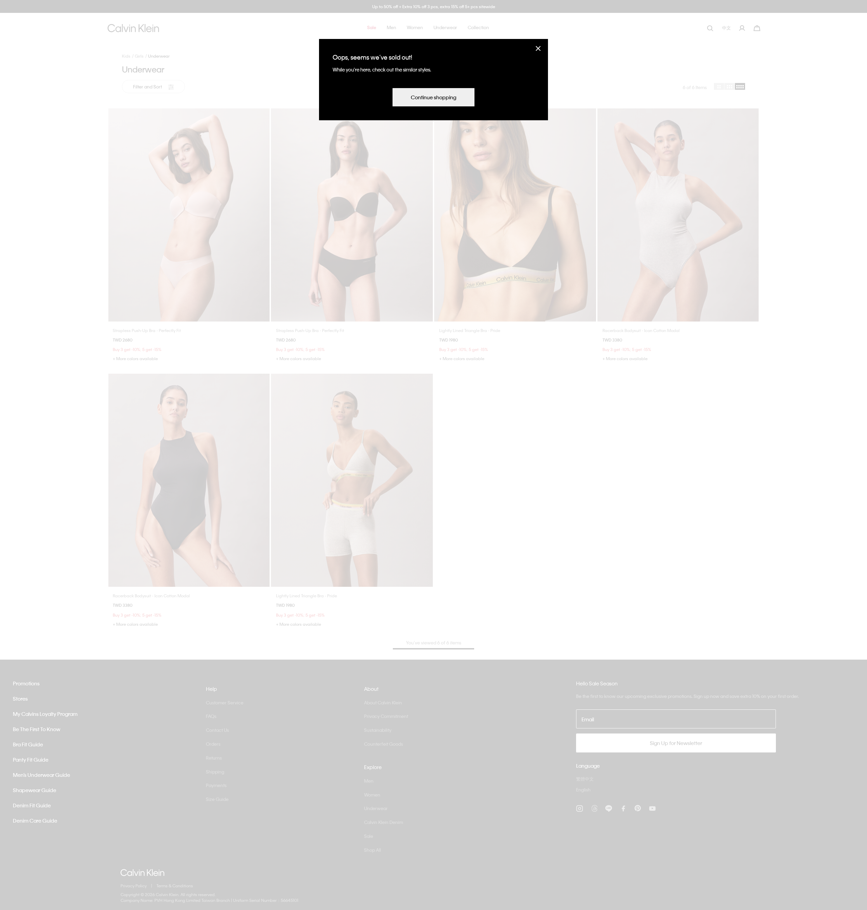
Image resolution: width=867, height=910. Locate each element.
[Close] (538, 48)
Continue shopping (433, 97)
